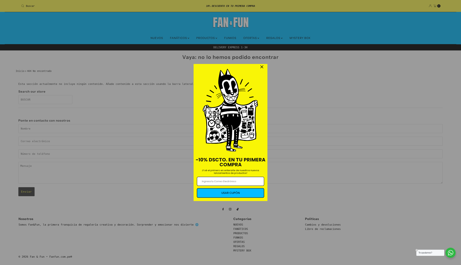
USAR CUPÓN (230, 193)
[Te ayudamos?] (451, 253)
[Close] (261, 67)
